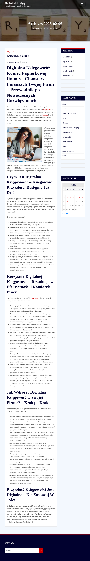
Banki (64, 109)
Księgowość (10, 52)
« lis (63, 213)
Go (41, 551)
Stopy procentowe (68, 151)
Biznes (64, 118)
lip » (67, 213)
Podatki (65, 146)
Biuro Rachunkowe (69, 113)
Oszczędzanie (67, 142)
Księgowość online (18, 55)
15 (79, 201)
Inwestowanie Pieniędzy (70, 128)
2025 (44, 28)
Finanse (65, 123)
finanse (45, 115)
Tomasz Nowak (13, 62)
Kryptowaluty (67, 132)
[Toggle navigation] (82, 4)
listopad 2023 (67, 66)
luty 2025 (65, 62)
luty (50, 28)
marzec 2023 (66, 76)
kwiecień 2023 (67, 71)
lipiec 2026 (66, 57)
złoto (64, 156)
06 (56, 28)
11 (67, 201)
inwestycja (35, 298)
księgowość (47, 109)
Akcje (64, 104)
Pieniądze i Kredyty (15, 3)
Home (37, 28)
